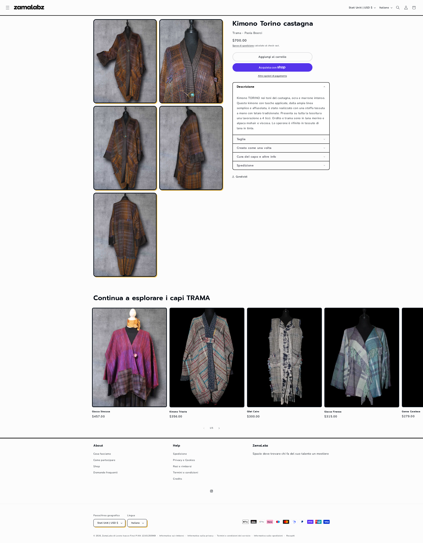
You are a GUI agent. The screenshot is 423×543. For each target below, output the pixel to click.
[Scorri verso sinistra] (204, 428)
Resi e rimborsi (182, 466)
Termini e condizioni (185, 472)
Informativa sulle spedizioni (268, 535)
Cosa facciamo (102, 453)
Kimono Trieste (178, 411)
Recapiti (290, 535)
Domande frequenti (105, 472)
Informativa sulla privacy (200, 535)
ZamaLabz (107, 535)
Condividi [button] (242, 176)
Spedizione (180, 453)
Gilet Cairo (253, 411)
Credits (177, 478)
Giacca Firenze (332, 411)
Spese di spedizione (243, 45)
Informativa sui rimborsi (171, 535)
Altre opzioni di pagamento (272, 75)
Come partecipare (104, 460)
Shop (96, 466)
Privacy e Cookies (184, 460)
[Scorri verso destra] (219, 428)
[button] (8, 8)
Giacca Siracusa (101, 411)
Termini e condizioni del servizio (233, 535)
